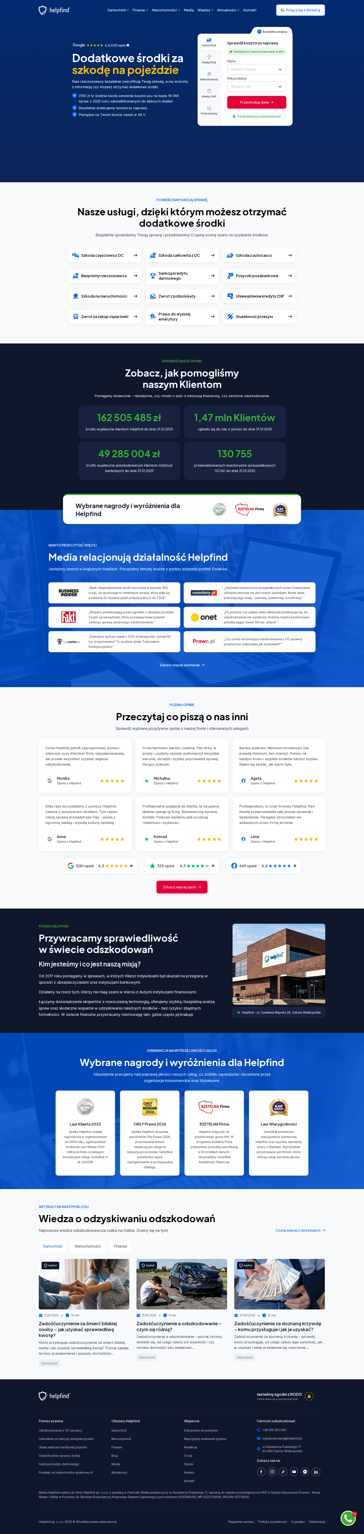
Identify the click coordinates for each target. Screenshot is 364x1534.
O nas (188, 1455)
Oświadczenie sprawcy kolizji (59, 1455)
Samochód (118, 1430)
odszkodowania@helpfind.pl (282, 1438)
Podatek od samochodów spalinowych (66, 1472)
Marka (231, 61)
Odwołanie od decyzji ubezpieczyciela (66, 1439)
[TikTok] (284, 1471)
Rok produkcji (236, 78)
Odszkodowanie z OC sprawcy (60, 1430)
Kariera (189, 1472)
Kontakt (189, 1481)
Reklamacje (317, 1521)
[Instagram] (273, 1471)
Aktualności (119, 1472)
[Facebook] (262, 1471)
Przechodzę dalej (254, 102)
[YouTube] (295, 1471)
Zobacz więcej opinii (179, 887)
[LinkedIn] (317, 1471)
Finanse (116, 1447)
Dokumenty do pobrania (201, 1430)
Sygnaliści (298, 1521)
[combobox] (256, 69)
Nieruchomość (121, 1439)
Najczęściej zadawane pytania (205, 1439)
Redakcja (190, 1447)
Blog (114, 1455)
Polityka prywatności (272, 1521)
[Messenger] (306, 1471)
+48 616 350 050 (274, 1430)
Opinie (188, 1464)
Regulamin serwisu (241, 1521)
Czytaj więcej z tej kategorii (298, 1230)
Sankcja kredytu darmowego (59, 1464)
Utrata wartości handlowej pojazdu (63, 1447)
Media (115, 1464)
